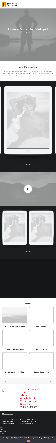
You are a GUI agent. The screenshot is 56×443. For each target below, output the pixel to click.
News (1, 429)
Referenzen (3, 431)
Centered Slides (41, 349)
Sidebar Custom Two (41, 372)
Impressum (2, 435)
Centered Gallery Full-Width (15, 326)
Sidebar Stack (41, 326)
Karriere (2, 427)
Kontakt (2, 433)
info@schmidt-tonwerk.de (26, 423)
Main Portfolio (28, 381)
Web (29, 32)
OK (28, 440)
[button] (25, 164)
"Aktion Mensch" (29, 406)
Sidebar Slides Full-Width (15, 349)
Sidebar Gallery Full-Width (14, 372)
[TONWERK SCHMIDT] (9, 4)
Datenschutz (47, 438)
